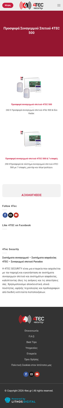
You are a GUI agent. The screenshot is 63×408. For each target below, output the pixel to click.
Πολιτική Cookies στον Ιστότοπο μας (31, 365)
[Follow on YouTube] (37, 374)
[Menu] (59, 5)
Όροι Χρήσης (31, 359)
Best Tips (31, 342)
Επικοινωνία (31, 330)
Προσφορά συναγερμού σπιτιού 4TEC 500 (31, 104)
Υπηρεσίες (32, 348)
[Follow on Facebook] (25, 374)
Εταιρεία (31, 353)
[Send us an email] (31, 374)
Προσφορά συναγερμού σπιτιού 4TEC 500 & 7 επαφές (31, 158)
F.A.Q (31, 336)
